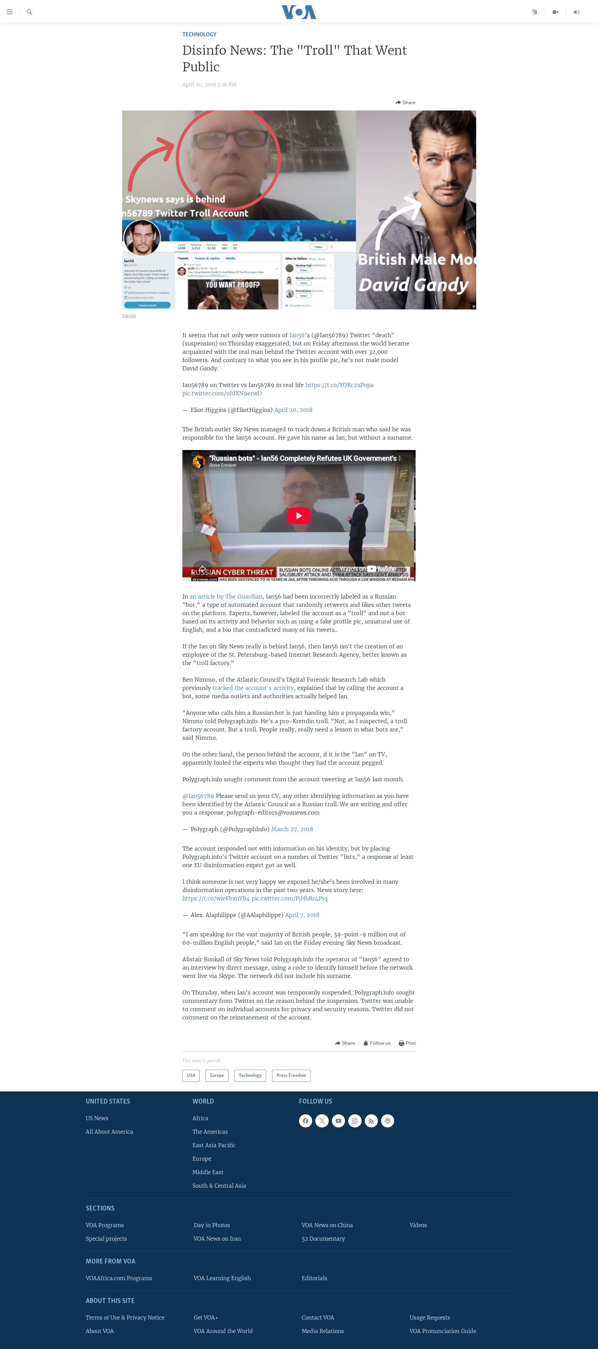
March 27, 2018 (292, 829)
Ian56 (297, 335)
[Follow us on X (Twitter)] (321, 1120)
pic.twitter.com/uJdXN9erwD (222, 393)
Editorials (314, 1278)
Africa (200, 1118)
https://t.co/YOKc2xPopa (340, 384)
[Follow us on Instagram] (354, 1120)
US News (97, 1118)
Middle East (208, 1172)
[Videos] (555, 12)
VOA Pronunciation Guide (443, 1331)
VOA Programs (105, 1225)
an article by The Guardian (226, 596)
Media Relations (323, 1331)
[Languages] (534, 12)
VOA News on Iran (217, 1238)
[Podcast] (387, 1120)
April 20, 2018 (293, 409)
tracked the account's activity (253, 687)
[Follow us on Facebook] (305, 1120)
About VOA (100, 1331)
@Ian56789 (198, 795)
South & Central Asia (219, 1186)
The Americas (210, 1131)
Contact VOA (318, 1317)
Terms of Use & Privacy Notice (125, 1317)
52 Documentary (323, 1238)
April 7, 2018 (302, 914)
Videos (418, 1225)
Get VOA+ (206, 1317)
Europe (201, 1158)
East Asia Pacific (214, 1145)
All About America (109, 1131)
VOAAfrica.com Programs (119, 1278)
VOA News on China (327, 1225)
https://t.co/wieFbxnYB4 (216, 898)
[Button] (406, 102)
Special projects (106, 1238)
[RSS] (371, 1120)
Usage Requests (430, 1317)
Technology (199, 35)
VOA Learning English (222, 1278)
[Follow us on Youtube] (338, 1120)
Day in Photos (212, 1225)
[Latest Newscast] (576, 12)
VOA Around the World (223, 1331)
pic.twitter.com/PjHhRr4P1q (290, 898)
